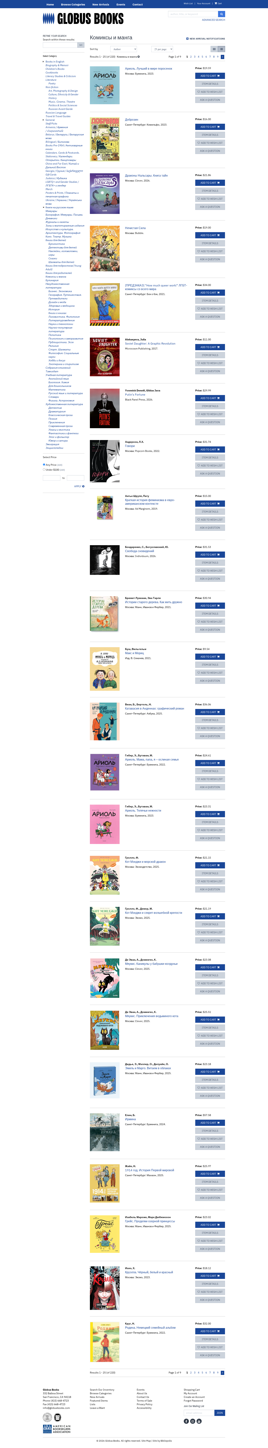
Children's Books (55, 69)
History (52, 98)
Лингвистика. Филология (63, 316)
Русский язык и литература (65, 393)
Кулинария (52, 280)
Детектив (55, 407)
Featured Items (99, 1400)
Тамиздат (52, 371)
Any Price (53, 464)
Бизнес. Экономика (60, 291)
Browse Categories (73, 4)
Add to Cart (208, 75)
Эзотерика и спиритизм (63, 364)
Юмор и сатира (58, 440)
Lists (92, 1404)
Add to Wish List (212, 91)
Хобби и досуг (56, 360)
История (53, 309)
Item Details (210, 83)
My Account (190, 1393)
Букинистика (56, 243)
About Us (142, 1393)
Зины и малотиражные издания (65, 225)
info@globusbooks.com (56, 1408)
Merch (49, 189)
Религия (53, 345)
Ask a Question (210, 99)
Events (120, 4)
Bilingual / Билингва (57, 141)
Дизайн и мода (57, 302)
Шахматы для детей (61, 262)
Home (50, 4)
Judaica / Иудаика (56, 178)
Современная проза (60, 426)
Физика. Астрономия (61, 400)
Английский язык (58, 378)
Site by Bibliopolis (162, 1440)
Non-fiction (52, 87)
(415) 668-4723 (60, 1400)
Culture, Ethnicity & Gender (63, 94)
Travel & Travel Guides (58, 116)
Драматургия (56, 411)
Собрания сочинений (58, 367)
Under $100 (55, 469)
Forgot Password (193, 1400)
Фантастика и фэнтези (63, 433)
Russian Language (56, 112)
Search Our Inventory (102, 1389)
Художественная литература (64, 404)
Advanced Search (213, 20)
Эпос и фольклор (58, 437)
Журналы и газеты (57, 222)
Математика (56, 389)
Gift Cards (51, 174)
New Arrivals (100, 4)
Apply (77, 486)
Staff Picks (51, 123)
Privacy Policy (144, 1404)
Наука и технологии (60, 324)
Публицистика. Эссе (61, 342)
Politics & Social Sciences (62, 105)
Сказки (52, 258)
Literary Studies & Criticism (61, 76)
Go (80, 45)
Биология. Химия (58, 382)
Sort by (94, 49)
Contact (138, 4)
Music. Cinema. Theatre (61, 101)
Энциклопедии (54, 448)
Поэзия (52, 418)
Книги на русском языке (59, 207)
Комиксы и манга (56, 276)
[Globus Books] (103, 18)
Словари (53, 396)
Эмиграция (52, 444)
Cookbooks (52, 72)
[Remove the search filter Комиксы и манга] (138, 56)
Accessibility (144, 1408)
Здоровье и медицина (61, 305)
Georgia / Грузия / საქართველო (64, 171)
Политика (54, 335)
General (50, 120)
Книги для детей (56, 240)
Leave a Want (97, 1408)
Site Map (146, 1440)
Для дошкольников (59, 386)
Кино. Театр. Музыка (58, 236)
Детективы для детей (62, 247)
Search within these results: (59, 39)
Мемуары (51, 211)
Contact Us (143, 1397)
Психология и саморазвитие (65, 338)
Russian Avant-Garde (60, 109)
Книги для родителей (59, 273)
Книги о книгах (57, 313)
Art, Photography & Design (63, 90)
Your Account (203, 3)
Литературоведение (61, 320)
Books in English (55, 61)
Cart (219, 3)
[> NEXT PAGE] (222, 57)
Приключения (56, 422)
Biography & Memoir (57, 65)
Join (220, 1412)
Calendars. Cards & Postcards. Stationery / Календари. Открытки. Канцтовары (63, 156)
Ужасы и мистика (59, 429)
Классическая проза (60, 415)
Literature (51, 79)
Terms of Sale (144, 1400)
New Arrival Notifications (207, 38)
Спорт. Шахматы (59, 349)
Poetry (52, 83)
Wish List (188, 3)
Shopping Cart (192, 1389)
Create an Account (194, 1397)
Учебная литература (59, 375)
